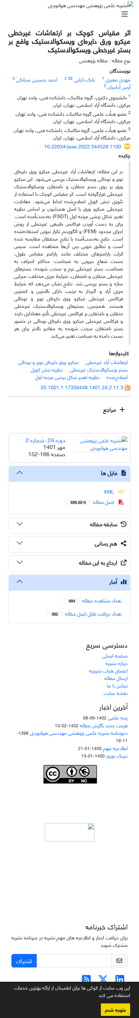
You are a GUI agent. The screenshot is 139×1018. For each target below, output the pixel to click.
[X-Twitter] (103, 980)
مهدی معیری (117, 79)
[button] (95, 996)
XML (109, 491)
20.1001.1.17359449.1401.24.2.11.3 (82, 387)
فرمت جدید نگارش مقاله (104, 725)
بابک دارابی (84, 79)
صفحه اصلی (115, 655)
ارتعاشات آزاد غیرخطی (107, 361)
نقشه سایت (116, 692)
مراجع (110, 409)
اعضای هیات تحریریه (108, 670)
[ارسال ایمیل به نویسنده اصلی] (70, 77)
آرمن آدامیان (118, 86)
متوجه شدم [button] (115, 1009)
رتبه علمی (118, 717)
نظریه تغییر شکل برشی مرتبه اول (67, 376)
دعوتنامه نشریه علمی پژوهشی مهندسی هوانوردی (79, 732)
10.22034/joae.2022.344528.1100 (82, 146)
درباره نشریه (116, 662)
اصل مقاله (93, 501)
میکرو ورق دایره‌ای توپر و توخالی (48, 361)
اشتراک (24, 960)
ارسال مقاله (116, 677)
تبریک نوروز (117, 755)
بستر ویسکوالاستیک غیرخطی (99, 369)
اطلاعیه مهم (115, 747)
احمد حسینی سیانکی (36, 79)
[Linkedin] (120, 980)
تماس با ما (117, 685)
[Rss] (86, 980)
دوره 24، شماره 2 (45, 439)
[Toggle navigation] (71, 14)
